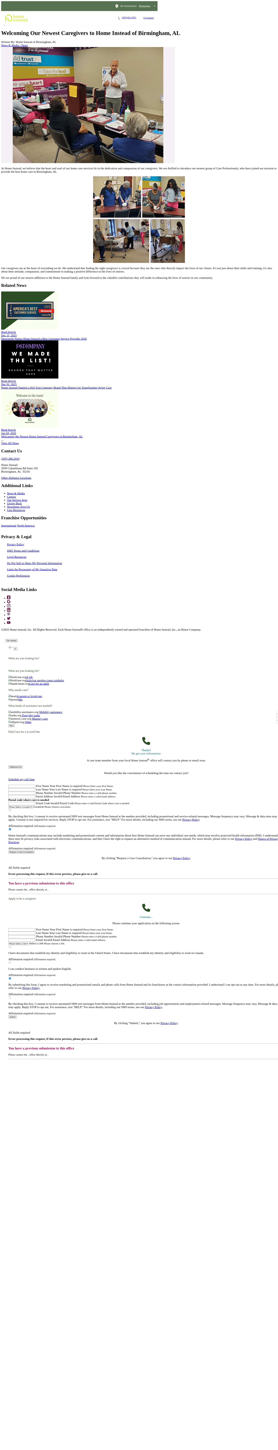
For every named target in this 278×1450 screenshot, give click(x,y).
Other (28, 722)
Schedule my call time (21, 779)
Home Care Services (48, 18)
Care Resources (16, 510)
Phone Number (44, 792)
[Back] (10, 647)
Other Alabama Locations (16, 477)
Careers (70, 18)
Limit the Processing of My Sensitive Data (32, 569)
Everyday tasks (31, 715)
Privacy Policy (15, 544)
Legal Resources (16, 556)
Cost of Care (88, 18)
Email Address (44, 796)
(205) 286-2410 (10, 458)
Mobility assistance (50, 712)
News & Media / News (14, 45)
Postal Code (43, 803)
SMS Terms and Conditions (23, 550)
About (105, 18)
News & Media (16, 493)
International (8, 525)
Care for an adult (39, 683)
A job (29, 677)
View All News (10, 443)
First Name (42, 786)
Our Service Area (17, 500)
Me (20, 699)
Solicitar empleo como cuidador (45, 680)
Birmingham (144, 6)
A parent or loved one (29, 696)
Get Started (148, 18)
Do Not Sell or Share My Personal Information (34, 563)
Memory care (40, 718)
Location (38, 806)
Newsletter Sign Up (18, 506)
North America (26, 525)
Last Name (42, 789)
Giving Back (14, 503)
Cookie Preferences (18, 575)
